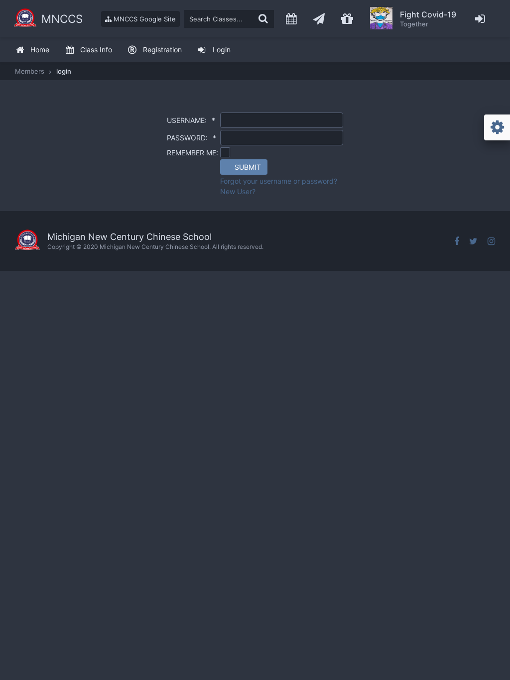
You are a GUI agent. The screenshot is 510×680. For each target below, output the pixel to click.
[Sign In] (480, 18)
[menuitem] (32, 50)
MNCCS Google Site (144, 19)
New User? (237, 191)
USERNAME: (191, 120)
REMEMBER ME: (192, 152)
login (63, 71)
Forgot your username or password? (278, 181)
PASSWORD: (191, 137)
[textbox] (229, 19)
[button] (243, 167)
